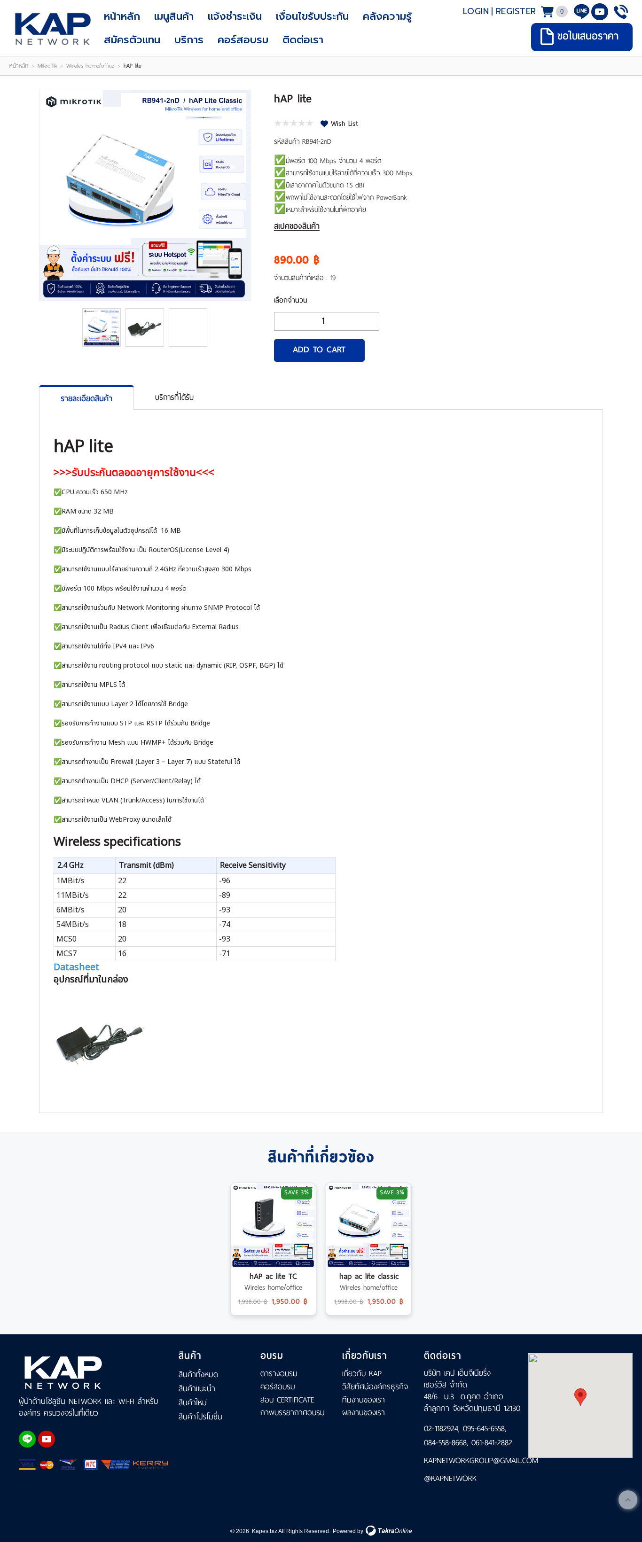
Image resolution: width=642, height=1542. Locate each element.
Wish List (344, 123)
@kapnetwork (450, 1478)
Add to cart (319, 349)
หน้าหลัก (122, 16)
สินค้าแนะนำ (197, 1388)
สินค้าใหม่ (193, 1402)
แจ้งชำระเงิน (235, 16)
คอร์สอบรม (243, 39)
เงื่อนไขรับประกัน (312, 16)
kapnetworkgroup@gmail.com (474, 1460)
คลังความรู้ (387, 16)
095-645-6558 (484, 1428)
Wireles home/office (90, 65)
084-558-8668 (445, 1442)
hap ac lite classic (369, 1276)
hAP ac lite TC (273, 1276)
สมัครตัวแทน (132, 39)
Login (476, 11)
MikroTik (47, 65)
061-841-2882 (491, 1442)
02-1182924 (441, 1428)
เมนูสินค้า (174, 16)
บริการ (189, 39)
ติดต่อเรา (302, 39)
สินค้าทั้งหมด (198, 1374)
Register (516, 11)
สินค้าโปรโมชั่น (200, 1417)
